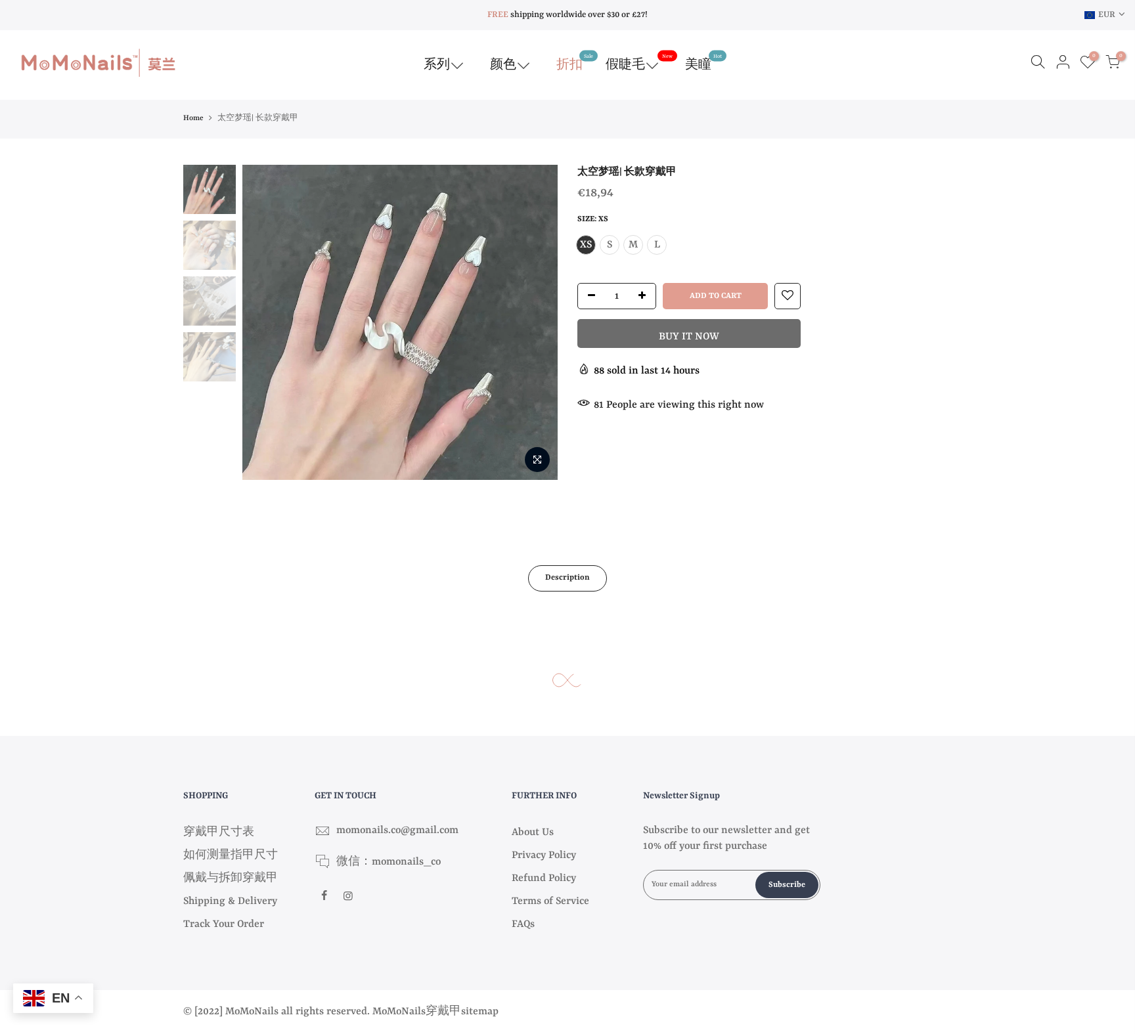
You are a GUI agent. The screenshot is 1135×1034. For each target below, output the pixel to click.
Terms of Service (550, 901)
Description (567, 577)
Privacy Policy (544, 855)
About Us (533, 832)
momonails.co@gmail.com (397, 830)
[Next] (534, 322)
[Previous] (265, 322)
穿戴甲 (443, 1012)
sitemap (480, 1012)
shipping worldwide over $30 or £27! (567, 15)
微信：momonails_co (388, 862)
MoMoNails (399, 1012)
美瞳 (703, 62)
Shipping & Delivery (230, 901)
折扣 (574, 62)
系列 (437, 65)
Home (193, 118)
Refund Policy (544, 878)
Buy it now (689, 337)
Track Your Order (223, 924)
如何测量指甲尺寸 (230, 855)
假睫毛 (639, 62)
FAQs (523, 924)
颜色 (503, 65)
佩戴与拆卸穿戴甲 (230, 878)
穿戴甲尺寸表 (218, 832)
